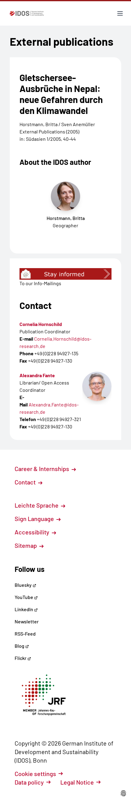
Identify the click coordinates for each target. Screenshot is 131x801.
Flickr (21, 658)
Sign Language (35, 518)
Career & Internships (42, 468)
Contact (26, 482)
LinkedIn (24, 609)
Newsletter (27, 621)
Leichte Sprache (37, 505)
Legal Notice (77, 782)
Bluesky (24, 585)
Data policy (29, 782)
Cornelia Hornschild (40, 324)
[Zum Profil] (97, 386)
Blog (20, 646)
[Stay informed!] (65, 274)
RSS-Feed (25, 633)
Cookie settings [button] (35, 773)
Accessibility (33, 532)
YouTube (24, 597)
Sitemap (26, 545)
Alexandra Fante (37, 375)
